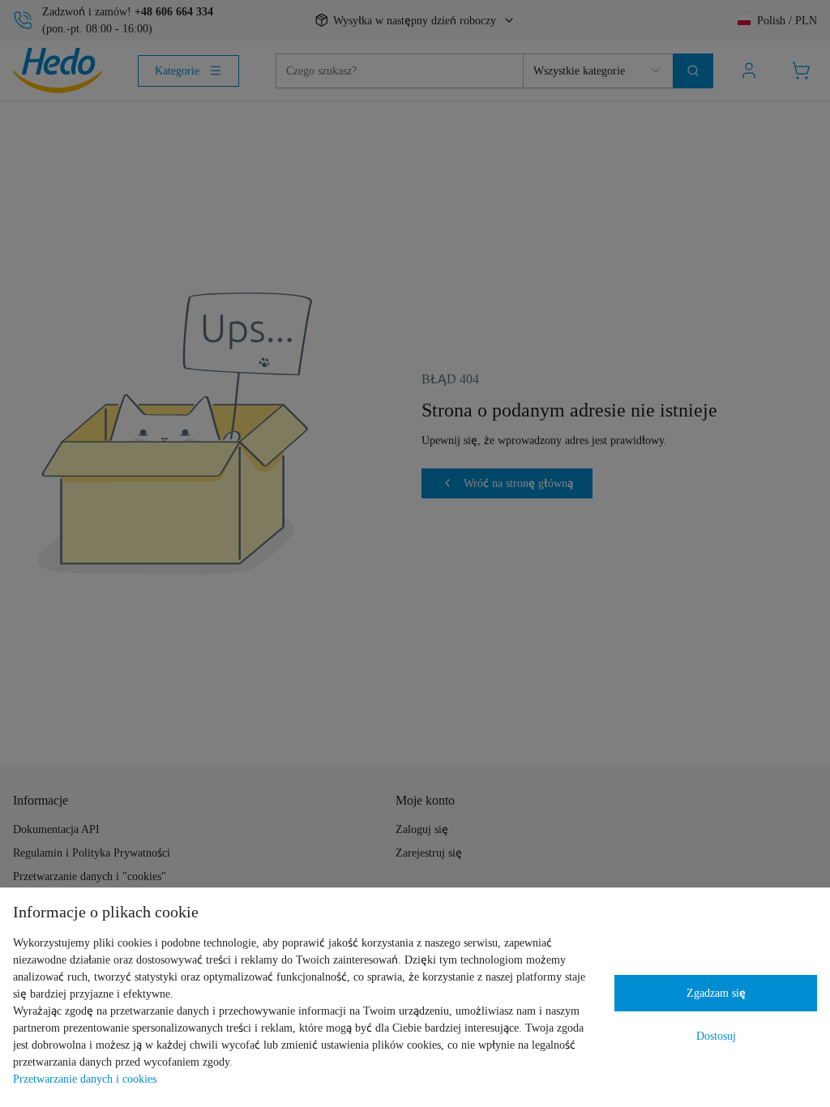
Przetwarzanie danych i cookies (84, 1078)
